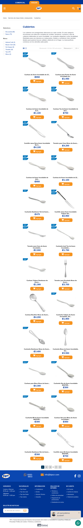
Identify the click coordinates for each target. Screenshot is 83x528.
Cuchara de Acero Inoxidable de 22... (65, 177)
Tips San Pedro (24, 494)
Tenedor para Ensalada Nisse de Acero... (65, 281)
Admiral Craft (10, 42)
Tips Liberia (23, 497)
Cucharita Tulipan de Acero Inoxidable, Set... (65, 315)
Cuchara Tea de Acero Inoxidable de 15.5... (65, 109)
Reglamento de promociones (56, 498)
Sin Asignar (9, 47)
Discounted (10, 32)
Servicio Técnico (40, 494)
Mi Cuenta (70, 489)
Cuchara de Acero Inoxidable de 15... (37, 74)
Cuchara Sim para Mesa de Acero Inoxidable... (65, 418)
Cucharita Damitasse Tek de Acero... (37, 212)
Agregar (38, 81)
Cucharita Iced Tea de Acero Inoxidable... (65, 247)
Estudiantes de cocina (58, 502)
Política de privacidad (57, 495)
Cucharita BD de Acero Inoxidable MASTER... (37, 418)
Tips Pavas (23, 489)
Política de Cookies (21, 522)
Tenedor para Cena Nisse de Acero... (65, 143)
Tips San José (24, 492)
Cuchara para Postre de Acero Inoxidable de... (65, 75)
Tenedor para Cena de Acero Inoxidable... (37, 247)
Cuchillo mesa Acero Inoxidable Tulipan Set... (66, 212)
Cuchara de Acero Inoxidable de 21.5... (37, 109)
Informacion (70, 494)
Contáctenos (39, 489)
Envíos (38, 492)
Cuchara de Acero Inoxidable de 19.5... (37, 178)
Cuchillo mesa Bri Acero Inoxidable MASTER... (66, 453)
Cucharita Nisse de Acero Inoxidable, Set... (65, 350)
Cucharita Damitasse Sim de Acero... (37, 452)
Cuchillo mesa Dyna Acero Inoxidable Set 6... (37, 144)
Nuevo (8, 34)
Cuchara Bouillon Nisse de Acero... (37, 315)
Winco (8, 54)
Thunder (9, 49)
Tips (8, 52)
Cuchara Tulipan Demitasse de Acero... (37, 281)
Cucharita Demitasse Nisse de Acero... (37, 349)
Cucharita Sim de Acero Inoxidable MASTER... (66, 384)
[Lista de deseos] (35, 72)
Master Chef (10, 45)
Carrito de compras (72, 492)
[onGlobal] (42, 525)
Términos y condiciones (55, 492)
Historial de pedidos (72, 497)
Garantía (38, 497)
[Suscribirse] (24, 511)
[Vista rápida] (39, 72)
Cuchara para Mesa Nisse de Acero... (37, 383)
